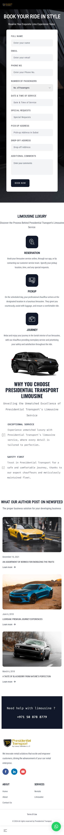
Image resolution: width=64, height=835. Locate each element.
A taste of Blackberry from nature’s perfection (26, 676)
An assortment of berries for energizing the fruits (28, 562)
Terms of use (32, 814)
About (5, 797)
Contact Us (7, 802)
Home (5, 791)
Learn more (7, 567)
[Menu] (5, 830)
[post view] (32, 534)
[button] (56, 826)
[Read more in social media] (5, 772)
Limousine (38, 797)
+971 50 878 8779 (32, 717)
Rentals (37, 791)
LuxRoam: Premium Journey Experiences (22, 619)
